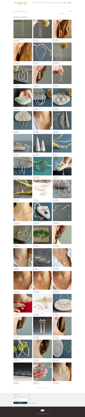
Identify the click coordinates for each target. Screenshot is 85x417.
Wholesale (29, 398)
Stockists (45, 2)
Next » (46, 387)
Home (14, 11)
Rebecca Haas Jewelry (41, 413)
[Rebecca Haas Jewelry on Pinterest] (32, 403)
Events (49, 2)
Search (29, 400)
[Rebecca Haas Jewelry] (20, 3)
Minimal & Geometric (19, 11)
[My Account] (60, 3)
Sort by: (70, 11)
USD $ (42, 410)
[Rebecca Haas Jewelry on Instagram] (34, 403)
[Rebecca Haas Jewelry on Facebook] (30, 403)
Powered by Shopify (46, 413)
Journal (51, 2)
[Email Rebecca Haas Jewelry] (35, 403)
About (37, 2)
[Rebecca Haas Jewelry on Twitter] (28, 403)
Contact (40, 2)
